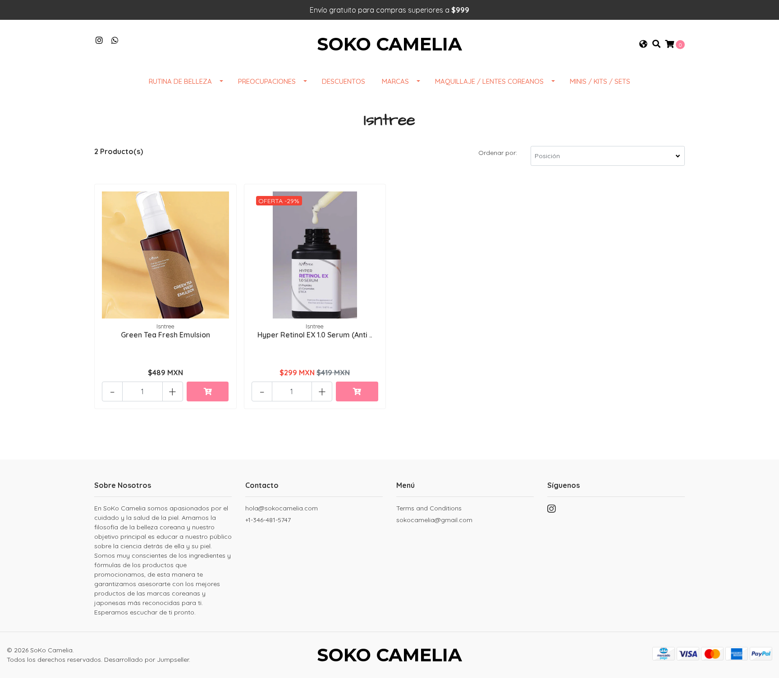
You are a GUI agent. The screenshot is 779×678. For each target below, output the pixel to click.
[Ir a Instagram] (99, 40)
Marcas (395, 81)
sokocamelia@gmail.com (434, 520)
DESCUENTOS (343, 81)
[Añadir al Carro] (208, 391)
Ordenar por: (497, 153)
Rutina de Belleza (180, 81)
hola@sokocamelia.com (281, 508)
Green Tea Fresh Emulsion (165, 334)
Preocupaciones (267, 81)
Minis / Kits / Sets (600, 81)
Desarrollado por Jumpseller (146, 659)
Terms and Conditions (429, 508)
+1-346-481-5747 (268, 520)
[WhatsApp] (115, 40)
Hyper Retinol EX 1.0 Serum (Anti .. (314, 334)
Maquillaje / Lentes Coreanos (489, 81)
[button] (643, 44)
